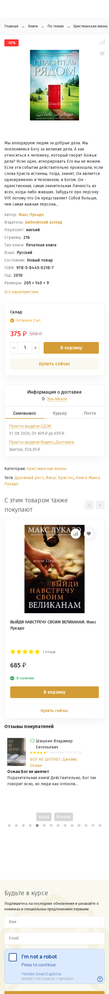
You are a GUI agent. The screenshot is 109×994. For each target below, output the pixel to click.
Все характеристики (21, 292)
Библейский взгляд (43, 222)
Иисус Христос (60, 477)
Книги (33, 26)
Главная (11, 26)
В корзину (71, 347)
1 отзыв (49, 652)
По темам (55, 26)
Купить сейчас (54, 364)
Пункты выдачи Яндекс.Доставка (41, 442)
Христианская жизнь (90, 26)
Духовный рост (29, 477)
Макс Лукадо (31, 214)
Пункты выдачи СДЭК (30, 426)
